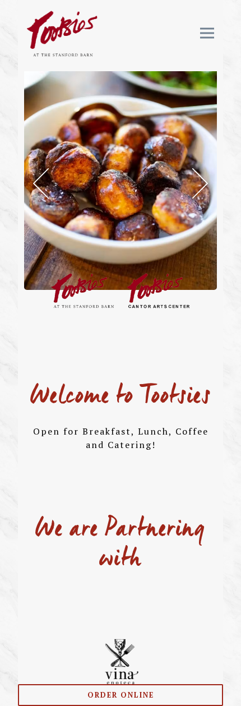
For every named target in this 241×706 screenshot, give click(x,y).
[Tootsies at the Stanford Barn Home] (62, 32)
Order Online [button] (120, 695)
